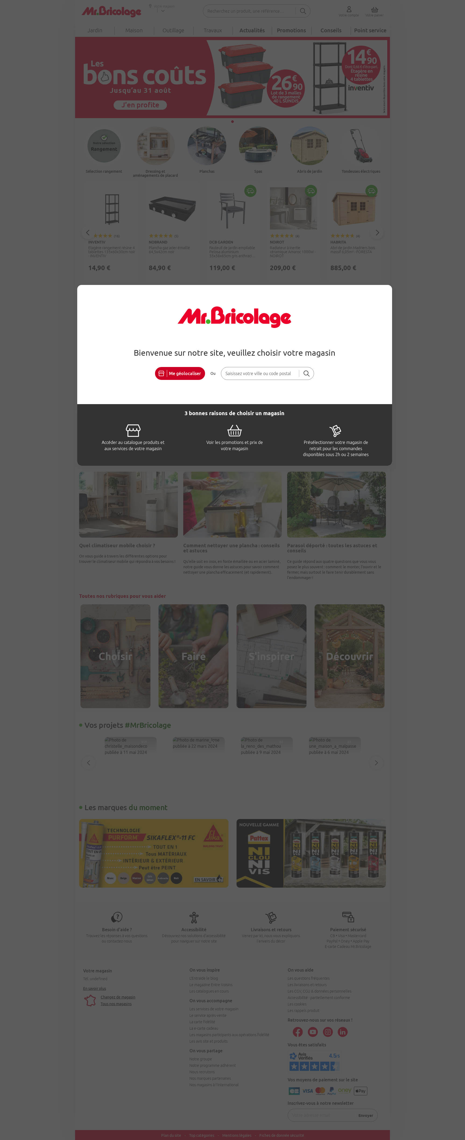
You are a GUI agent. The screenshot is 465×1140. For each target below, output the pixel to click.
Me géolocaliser (185, 373)
